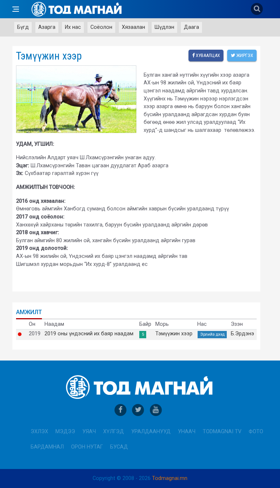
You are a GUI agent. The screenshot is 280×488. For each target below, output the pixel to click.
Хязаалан (133, 27)
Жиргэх (244, 55)
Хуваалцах (207, 55)
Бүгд (23, 27)
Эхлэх (39, 431)
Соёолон (101, 27)
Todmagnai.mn (169, 478)
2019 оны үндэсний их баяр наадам (88, 334)
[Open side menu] (15, 9)
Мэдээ (65, 431)
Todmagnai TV (222, 431)
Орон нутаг (87, 447)
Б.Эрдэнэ (242, 334)
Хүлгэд (113, 431)
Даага (191, 27)
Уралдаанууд (151, 431)
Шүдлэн (164, 27)
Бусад (119, 447)
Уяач (89, 431)
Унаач (186, 431)
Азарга (46, 27)
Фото (256, 431)
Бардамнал (47, 447)
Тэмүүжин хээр (173, 334)
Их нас (73, 27)
